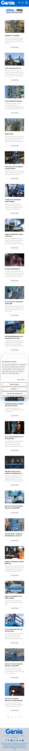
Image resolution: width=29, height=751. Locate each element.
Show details (20, 379)
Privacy (16, 735)
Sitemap (12, 735)
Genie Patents (14, 737)
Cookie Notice (21, 735)
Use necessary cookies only (14, 393)
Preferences (6, 735)
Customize (14, 389)
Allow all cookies (14, 384)
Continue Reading (14, 47)
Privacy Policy (8, 369)
